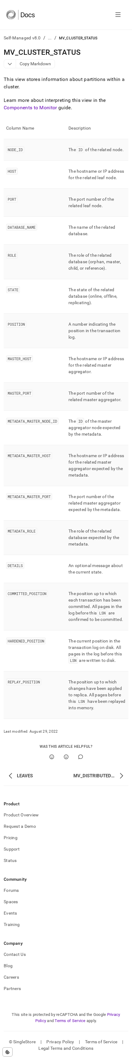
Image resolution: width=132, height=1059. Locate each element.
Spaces (11, 901)
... (50, 37)
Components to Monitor (30, 108)
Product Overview (21, 814)
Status (10, 860)
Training (12, 924)
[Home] (20, 15)
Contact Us (15, 954)
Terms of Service (70, 1020)
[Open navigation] (118, 15)
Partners (12, 988)
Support (12, 849)
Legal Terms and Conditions (65, 1048)
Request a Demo (20, 826)
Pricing (10, 837)
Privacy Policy (60, 1041)
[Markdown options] (10, 64)
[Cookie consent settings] (7, 1052)
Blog (8, 965)
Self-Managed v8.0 (22, 37)
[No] (66, 757)
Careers (11, 977)
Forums (11, 890)
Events (10, 913)
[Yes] (52, 757)
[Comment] (80, 757)
